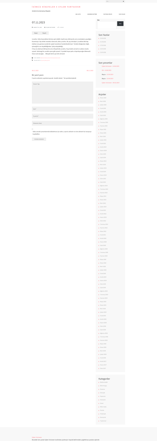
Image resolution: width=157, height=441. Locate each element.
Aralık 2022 (103, 214)
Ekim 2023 (103, 178)
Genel (48, 57)
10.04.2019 (110, 74)
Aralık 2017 (103, 361)
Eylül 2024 (103, 157)
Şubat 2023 (103, 207)
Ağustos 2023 (104, 185)
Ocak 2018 (103, 358)
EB (103, 70)
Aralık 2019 (103, 277)
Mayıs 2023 (103, 196)
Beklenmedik (44, 57)
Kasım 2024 (103, 150)
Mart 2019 (103, 308)
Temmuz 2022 (104, 224)
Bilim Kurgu (103, 385)
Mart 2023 (103, 203)
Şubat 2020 (103, 270)
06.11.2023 (35, 70)
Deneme (102, 389)
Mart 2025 (103, 136)
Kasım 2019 (103, 280)
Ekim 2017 (103, 368)
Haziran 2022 (103, 228)
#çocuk (43, 60)
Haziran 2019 (103, 298)
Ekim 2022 (103, 221)
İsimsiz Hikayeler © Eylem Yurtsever (56, 7)
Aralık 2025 (103, 112)
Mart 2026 (103, 101)
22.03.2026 (103, 52)
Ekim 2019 (103, 284)
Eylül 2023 (103, 182)
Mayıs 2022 (103, 231)
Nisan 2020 (103, 263)
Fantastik (102, 400)
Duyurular (103, 396)
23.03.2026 (103, 49)
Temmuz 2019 (104, 294)
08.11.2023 (90, 70)
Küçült (44, 33)
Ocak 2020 (103, 273)
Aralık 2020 (103, 238)
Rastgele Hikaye (108, 14)
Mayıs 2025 (103, 129)
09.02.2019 (116, 83)
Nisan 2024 (103, 161)
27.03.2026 (103, 45)
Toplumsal (103, 421)
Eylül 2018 (103, 330)
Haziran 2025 (103, 126)
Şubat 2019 (103, 312)
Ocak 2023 (103, 210)
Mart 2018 (103, 351)
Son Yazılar (122, 14)
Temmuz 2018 (104, 337)
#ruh (49, 60)
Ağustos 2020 (104, 249)
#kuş (46, 60)
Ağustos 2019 (104, 291)
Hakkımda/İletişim (92, 14)
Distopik (102, 393)
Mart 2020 (103, 266)
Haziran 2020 (103, 256)
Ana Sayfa (78, 14)
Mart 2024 (103, 164)
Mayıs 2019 (103, 301)
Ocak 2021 (103, 235)
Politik (102, 410)
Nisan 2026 (103, 98)
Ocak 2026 (103, 108)
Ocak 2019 (103, 315)
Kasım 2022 (103, 217)
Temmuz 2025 (104, 122)
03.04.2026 (103, 38)
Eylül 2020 (103, 245)
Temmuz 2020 (104, 252)
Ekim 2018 (103, 326)
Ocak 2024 (103, 171)
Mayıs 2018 (103, 344)
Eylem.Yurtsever (50, 27)
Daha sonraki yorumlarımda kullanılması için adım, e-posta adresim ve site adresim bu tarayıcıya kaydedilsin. (62, 133)
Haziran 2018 (103, 340)
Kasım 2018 (103, 322)
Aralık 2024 (103, 147)
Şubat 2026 (103, 105)
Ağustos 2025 (104, 119)
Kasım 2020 (103, 242)
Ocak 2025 (103, 143)
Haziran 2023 (103, 192)
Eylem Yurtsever (107, 83)
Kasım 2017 (103, 365)
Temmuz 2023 (104, 189)
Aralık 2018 (103, 319)
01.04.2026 (103, 42)
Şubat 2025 (103, 140)
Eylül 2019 (103, 287)
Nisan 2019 (103, 305)
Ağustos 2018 (104, 333)
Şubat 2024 (103, 168)
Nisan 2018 (103, 347)
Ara (98, 20)
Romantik (58, 57)
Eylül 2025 (103, 115)
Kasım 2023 (103, 175)
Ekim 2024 (103, 154)
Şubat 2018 (103, 354)
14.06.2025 (116, 66)
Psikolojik (53, 57)
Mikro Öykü (103, 407)
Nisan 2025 (103, 133)
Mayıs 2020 (103, 259)
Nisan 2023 (103, 199)
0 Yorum (61, 27)
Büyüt (36, 33)
